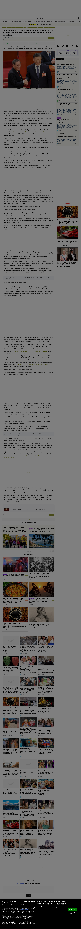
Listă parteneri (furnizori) (42, 913)
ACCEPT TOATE (72, 909)
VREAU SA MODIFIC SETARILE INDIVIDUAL (72, 914)
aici (11, 919)
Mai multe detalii (24, 909)
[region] (40, 914)
